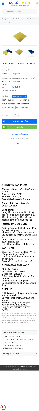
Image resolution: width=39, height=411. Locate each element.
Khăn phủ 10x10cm (19, 96)
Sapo (24, 369)
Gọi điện (19, 127)
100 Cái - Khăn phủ (8, 104)
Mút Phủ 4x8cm (23, 104)
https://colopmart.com (16, 348)
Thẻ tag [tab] (19, 143)
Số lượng (5, 115)
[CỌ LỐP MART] (20, 3)
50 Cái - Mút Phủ (22, 107)
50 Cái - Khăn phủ (23, 100)
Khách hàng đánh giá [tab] (19, 139)
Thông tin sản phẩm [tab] (19, 134)
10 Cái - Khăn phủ (8, 100)
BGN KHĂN (15, 19)
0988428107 (13, 342)
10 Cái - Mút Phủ (8, 107)
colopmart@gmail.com (15, 345)
